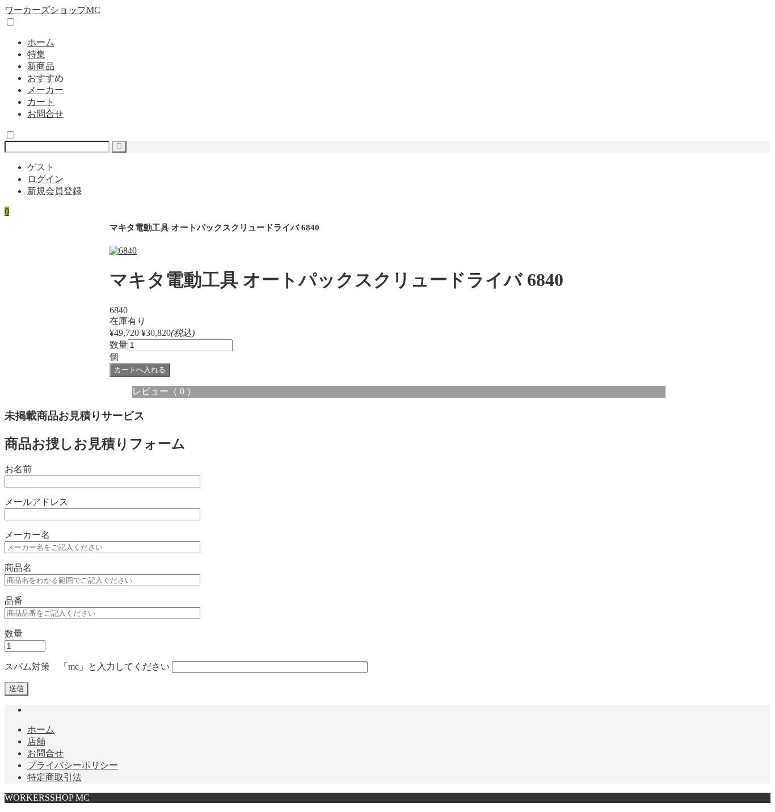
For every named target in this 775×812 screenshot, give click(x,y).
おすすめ (45, 78)
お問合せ (45, 114)
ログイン (45, 179)
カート (40, 102)
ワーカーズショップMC (52, 10)
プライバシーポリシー (72, 765)
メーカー (45, 90)
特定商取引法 (54, 777)
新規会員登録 (54, 191)
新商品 (40, 66)
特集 (36, 54)
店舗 (36, 741)
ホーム (40, 42)
